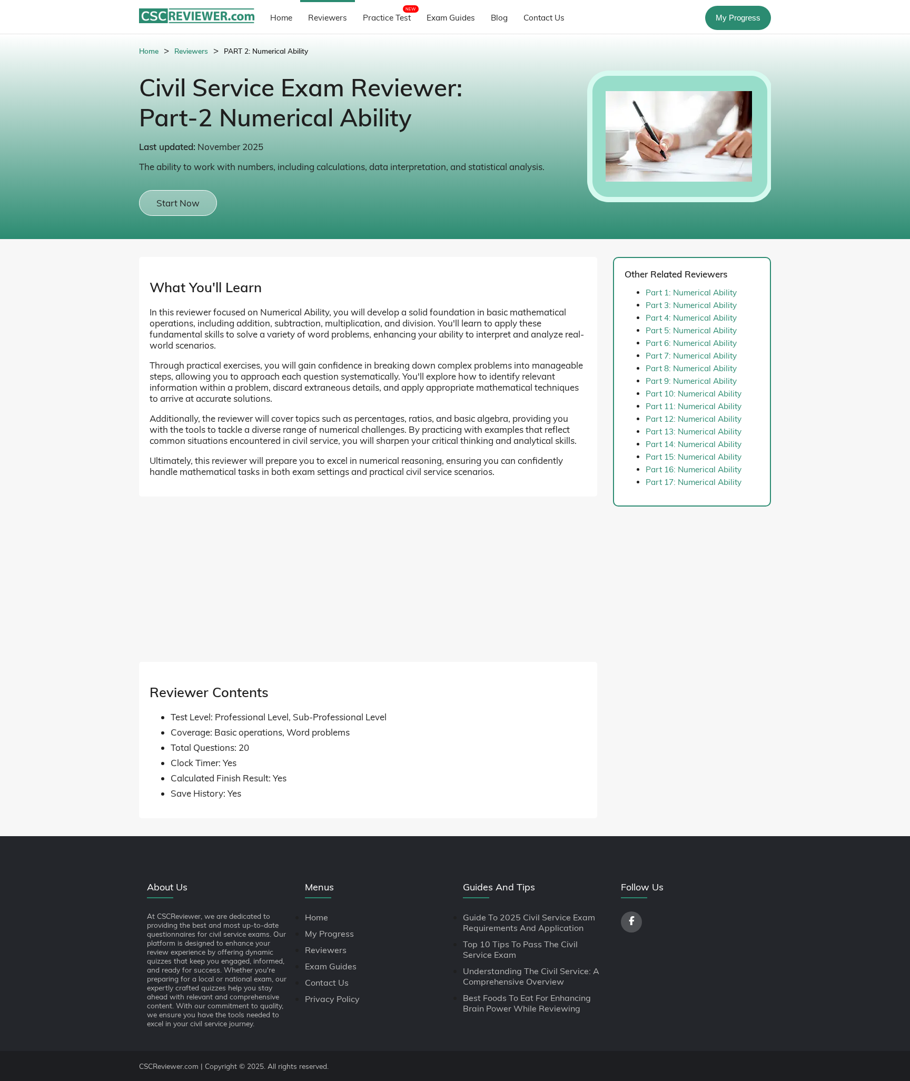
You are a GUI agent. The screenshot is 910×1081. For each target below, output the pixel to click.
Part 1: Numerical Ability (691, 292)
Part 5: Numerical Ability (691, 330)
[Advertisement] (368, 588)
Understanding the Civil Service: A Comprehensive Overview (531, 976)
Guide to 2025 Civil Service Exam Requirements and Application (529, 922)
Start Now (178, 203)
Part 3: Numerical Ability (691, 305)
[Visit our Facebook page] (631, 922)
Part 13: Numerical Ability (693, 432)
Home (281, 18)
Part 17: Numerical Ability (693, 482)
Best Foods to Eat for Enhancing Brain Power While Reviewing (527, 1003)
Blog (499, 18)
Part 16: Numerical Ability (693, 469)
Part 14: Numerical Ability (693, 444)
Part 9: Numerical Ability (691, 381)
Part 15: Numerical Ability (693, 457)
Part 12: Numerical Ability (693, 419)
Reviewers (327, 18)
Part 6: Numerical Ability (691, 343)
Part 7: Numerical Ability (691, 356)
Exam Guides (451, 18)
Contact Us (544, 18)
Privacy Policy (332, 999)
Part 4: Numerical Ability (691, 318)
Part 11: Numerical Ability (693, 406)
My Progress (738, 17)
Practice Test (389, 14)
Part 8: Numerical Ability (691, 368)
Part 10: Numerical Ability (693, 394)
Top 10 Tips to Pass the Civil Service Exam (520, 949)
